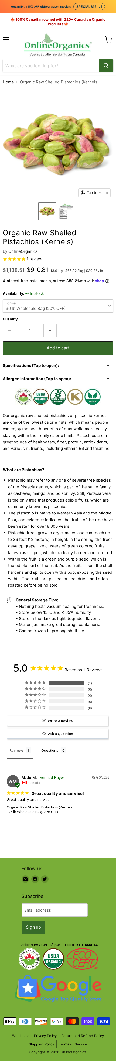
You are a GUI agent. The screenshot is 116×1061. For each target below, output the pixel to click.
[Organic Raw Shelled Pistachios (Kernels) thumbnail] (47, 211)
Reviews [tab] (16, 750)
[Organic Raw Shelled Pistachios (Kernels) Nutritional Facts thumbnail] (66, 211)
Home (8, 82)
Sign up (33, 927)
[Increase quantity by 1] (50, 330)
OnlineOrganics (23, 251)
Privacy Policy (45, 1036)
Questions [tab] (49, 750)
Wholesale (20, 1036)
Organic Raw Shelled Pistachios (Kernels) (40, 807)
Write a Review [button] (60, 720)
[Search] (106, 65)
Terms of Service (73, 1044)
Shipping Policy (41, 1044)
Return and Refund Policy (82, 1036)
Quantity (10, 319)
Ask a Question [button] (60, 733)
